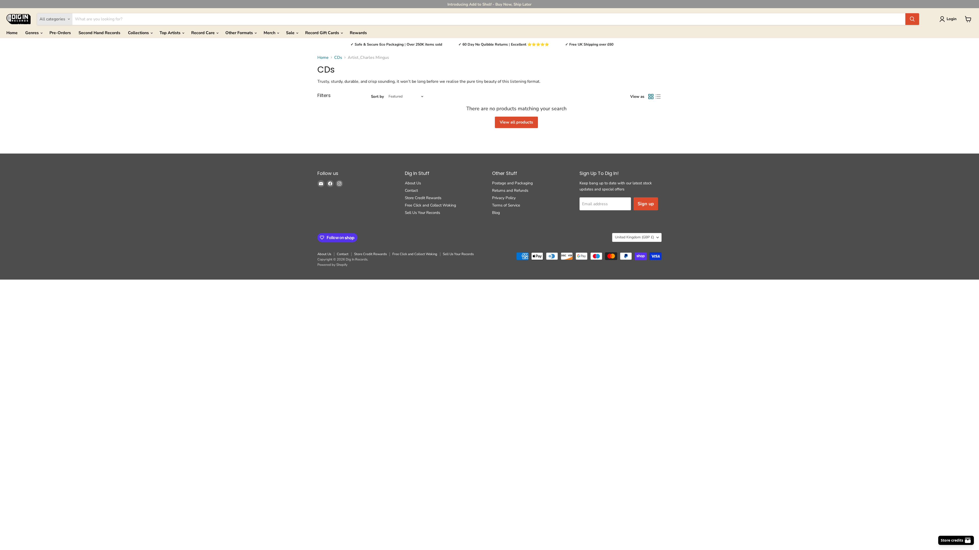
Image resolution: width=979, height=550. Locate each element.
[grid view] (650, 96)
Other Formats (239, 33)
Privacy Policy (504, 197)
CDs (338, 57)
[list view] (658, 96)
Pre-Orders (60, 33)
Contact (411, 190)
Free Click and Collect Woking (430, 205)
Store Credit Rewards (423, 197)
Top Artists (171, 33)
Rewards (358, 33)
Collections (139, 33)
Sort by (377, 96)
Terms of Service (506, 205)
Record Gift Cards (322, 33)
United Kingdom (634, 237)
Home (12, 33)
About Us (413, 183)
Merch (270, 33)
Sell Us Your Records (422, 212)
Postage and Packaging (512, 183)
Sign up (646, 204)
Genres (32, 33)
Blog (496, 212)
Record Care (203, 33)
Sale (290, 33)
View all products (516, 122)
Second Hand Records (99, 33)
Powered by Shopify (332, 265)
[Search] (912, 19)
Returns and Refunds (510, 190)
